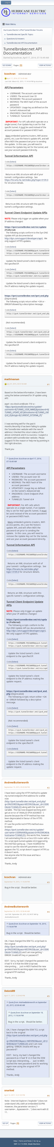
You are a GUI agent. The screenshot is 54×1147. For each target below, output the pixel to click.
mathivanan (11, 379)
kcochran (10, 73)
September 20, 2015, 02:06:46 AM (17, 911)
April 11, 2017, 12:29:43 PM (14, 995)
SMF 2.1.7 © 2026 (20, 1144)
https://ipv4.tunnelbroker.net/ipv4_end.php (26, 295)
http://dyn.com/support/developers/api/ (23, 238)
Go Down (7, 65)
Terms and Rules (25, 1141)
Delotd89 (9, 991)
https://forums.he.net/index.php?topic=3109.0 (26, 180)
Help (15, 1141)
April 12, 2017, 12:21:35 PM (14, 1095)
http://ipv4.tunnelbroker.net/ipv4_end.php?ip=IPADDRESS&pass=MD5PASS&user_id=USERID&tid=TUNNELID (27, 804)
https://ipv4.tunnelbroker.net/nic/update (25, 227)
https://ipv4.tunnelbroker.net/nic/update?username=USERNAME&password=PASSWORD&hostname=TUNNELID (27, 832)
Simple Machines (34, 1144)
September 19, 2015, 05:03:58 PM (17, 787)
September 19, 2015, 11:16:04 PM (17, 882)
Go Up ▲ (37, 1141)
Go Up (5, 1123)
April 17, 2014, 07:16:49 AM (17, 78)
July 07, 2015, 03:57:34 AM (17, 384)
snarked (9, 1090)
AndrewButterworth (16, 782)
